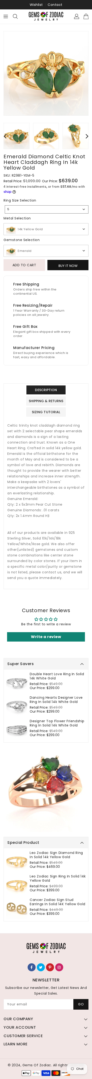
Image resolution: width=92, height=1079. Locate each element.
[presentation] (5, 136)
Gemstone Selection (22, 240)
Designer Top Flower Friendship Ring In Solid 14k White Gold (57, 723)
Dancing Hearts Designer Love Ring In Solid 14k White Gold (56, 699)
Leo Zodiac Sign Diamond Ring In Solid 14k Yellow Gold (56, 855)
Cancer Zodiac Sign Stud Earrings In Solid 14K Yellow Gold (57, 902)
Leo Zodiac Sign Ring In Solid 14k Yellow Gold (58, 878)
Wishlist (36, 4)
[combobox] (46, 209)
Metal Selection (17, 218)
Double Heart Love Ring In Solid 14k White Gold (57, 676)
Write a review (46, 636)
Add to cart (24, 265)
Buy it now (68, 265)
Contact (55, 4)
